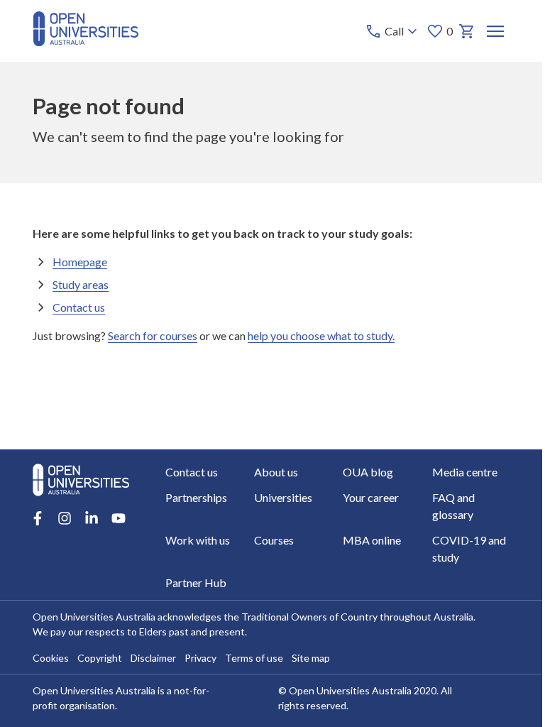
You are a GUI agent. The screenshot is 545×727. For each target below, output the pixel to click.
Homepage (80, 261)
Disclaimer (153, 658)
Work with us (197, 540)
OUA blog (368, 472)
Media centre (464, 472)
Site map (311, 658)
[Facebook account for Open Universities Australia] (37, 518)
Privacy (200, 658)
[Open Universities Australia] (85, 41)
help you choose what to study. (321, 335)
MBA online (372, 540)
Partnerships (196, 497)
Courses (274, 540)
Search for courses (152, 335)
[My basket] (466, 31)
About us (276, 472)
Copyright (99, 658)
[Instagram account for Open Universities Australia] (64, 518)
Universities (283, 497)
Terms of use (254, 658)
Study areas (81, 284)
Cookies (51, 658)
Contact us (79, 307)
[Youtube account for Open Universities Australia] (118, 518)
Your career (371, 497)
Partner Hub (195, 582)
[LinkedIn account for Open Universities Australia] (91, 518)
